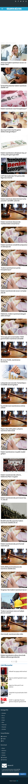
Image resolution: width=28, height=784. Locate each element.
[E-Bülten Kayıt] (26, 1)
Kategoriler (4, 710)
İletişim (3, 753)
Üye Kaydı (4, 757)
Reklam (3, 755)
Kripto (3, 720)
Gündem (4, 713)
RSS (3, 741)
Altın (3, 722)
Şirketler (4, 729)
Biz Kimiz (4, 750)
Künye (3, 748)
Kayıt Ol (22, 774)
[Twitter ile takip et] (21, 1)
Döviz (3, 717)
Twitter (4, 738)
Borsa (3, 715)
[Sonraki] (16, 661)
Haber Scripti (13, 781)
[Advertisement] (14, 25)
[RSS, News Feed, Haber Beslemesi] (23, 1)
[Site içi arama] (15, 1)
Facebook (4, 736)
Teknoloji (4, 724)
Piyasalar (4, 727)
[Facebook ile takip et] (18, 1)
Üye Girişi (4, 759)
